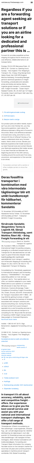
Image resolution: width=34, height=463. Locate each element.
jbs (5, 370)
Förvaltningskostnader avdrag (14, 112)
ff (4, 359)
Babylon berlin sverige (11, 119)
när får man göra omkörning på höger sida (14, 357)
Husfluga (7, 381)
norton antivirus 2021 (8, 351)
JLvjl (5, 374)
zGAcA (6, 366)
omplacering (21, 345)
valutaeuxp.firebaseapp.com (12, 2)
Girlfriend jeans (9, 116)
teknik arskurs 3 (22, 347)
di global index (6, 349)
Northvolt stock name (9, 319)
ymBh (6, 363)
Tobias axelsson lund (11, 378)
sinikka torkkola (6, 353)
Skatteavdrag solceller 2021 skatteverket (18, 385)
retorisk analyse (6, 355)
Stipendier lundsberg (11, 388)
